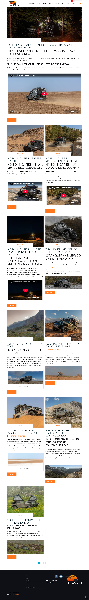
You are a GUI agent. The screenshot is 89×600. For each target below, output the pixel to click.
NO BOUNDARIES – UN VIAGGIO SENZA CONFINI (61, 159)
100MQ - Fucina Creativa (15, 594)
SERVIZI (38, 3)
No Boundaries (29, 575)
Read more (12, 120)
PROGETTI (51, 3)
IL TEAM (68, 3)
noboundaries (20, 153)
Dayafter (24, 40)
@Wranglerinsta (53, 267)
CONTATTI (74, 3)
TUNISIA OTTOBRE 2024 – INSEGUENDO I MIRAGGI (23, 432)
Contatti (28, 582)
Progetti (28, 580)
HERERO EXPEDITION (56, 349)
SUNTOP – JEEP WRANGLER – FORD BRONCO (24, 521)
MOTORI (63, 3)
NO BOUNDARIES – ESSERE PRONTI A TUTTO (24, 159)
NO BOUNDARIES (32, 3)
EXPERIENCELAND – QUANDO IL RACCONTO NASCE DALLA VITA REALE (40, 46)
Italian (74, 0)
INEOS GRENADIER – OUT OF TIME (25, 345)
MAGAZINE (44, 3)
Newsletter (28, 585)
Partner (27, 578)
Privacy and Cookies (30, 587)
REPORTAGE (57, 3)
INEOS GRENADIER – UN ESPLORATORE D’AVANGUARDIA (60, 433)
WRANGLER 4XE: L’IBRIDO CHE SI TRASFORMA (61, 250)
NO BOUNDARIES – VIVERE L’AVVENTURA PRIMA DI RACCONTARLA (24, 252)
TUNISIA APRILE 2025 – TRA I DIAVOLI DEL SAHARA (62, 345)
